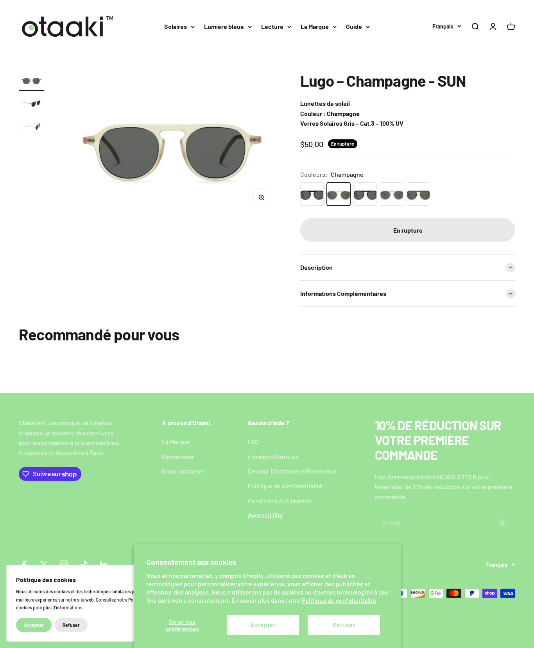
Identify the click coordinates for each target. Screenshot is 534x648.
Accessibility (265, 515)
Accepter (263, 624)
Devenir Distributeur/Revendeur (292, 471)
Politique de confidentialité (339, 600)
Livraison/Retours (273, 456)
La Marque (315, 26)
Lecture (272, 26)
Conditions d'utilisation (279, 500)
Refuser (344, 624)
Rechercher (178, 456)
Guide (354, 26)
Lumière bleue (224, 26)
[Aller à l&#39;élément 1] (31, 81)
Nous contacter (183, 471)
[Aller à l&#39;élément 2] (31, 104)
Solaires (175, 26)
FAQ (253, 441)
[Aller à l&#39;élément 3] (31, 127)
